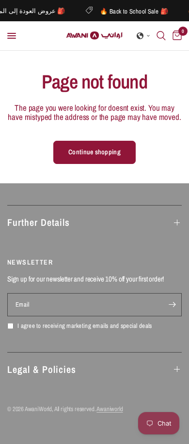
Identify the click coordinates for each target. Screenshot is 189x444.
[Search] (161, 35)
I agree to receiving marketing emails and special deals (84, 326)
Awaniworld (109, 409)
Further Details (38, 222)
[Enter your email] (172, 304)
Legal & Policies (41, 369)
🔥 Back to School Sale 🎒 (135, 11)
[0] (175, 35)
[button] (143, 36)
